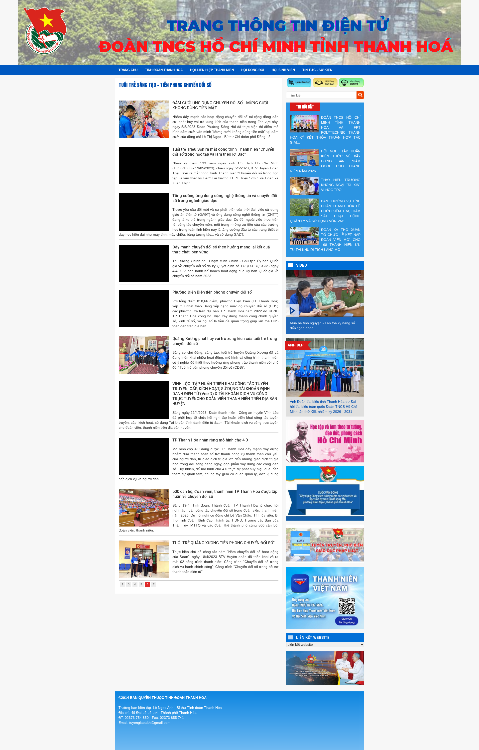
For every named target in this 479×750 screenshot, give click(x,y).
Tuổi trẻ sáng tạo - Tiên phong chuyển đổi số (165, 85)
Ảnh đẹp (296, 345)
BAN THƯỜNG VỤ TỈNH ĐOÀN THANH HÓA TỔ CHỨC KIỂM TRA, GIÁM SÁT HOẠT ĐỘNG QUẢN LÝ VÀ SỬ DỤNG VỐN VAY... (325, 211)
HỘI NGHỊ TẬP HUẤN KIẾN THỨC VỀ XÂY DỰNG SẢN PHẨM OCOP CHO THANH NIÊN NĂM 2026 (325, 161)
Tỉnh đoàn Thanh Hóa (164, 70)
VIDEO (301, 265)
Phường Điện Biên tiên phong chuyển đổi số (212, 292)
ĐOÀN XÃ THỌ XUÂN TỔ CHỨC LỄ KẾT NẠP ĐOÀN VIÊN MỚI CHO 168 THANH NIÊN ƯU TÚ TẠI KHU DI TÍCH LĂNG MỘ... (325, 240)
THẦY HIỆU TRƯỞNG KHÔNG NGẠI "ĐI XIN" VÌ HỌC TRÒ (340, 185)
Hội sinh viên (283, 70)
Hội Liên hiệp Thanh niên (212, 70)
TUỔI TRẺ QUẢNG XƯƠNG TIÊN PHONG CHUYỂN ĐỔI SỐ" (223, 542)
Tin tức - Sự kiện (317, 70)
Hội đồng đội (252, 70)
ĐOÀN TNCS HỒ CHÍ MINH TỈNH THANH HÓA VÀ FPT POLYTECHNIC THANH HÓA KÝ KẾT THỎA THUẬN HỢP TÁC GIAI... (325, 129)
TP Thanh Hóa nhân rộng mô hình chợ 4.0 (210, 440)
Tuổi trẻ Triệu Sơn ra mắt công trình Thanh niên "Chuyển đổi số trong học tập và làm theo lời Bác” (223, 152)
